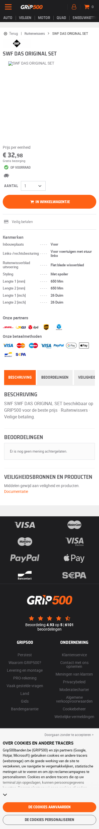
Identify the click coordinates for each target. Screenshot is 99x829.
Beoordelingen (54, 377)
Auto (7, 18)
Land (24, 693)
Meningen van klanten (74, 674)
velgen (25, 18)
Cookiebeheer (74, 708)
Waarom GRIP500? (25, 662)
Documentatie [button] (16, 491)
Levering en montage (25, 670)
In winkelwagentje (52, 202)
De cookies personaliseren (49, 820)
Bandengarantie (24, 708)
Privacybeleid (74, 681)
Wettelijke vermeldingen (74, 716)
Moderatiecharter (74, 689)
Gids (25, 701)
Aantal (11, 186)
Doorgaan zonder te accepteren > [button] (69, 734)
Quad (61, 18)
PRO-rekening (25, 678)
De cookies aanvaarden (49, 807)
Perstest (25, 654)
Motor (44, 18)
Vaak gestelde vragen (25, 685)
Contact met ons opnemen (74, 664)
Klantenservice (74, 654)
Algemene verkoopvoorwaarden (74, 699)
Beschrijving (20, 377)
